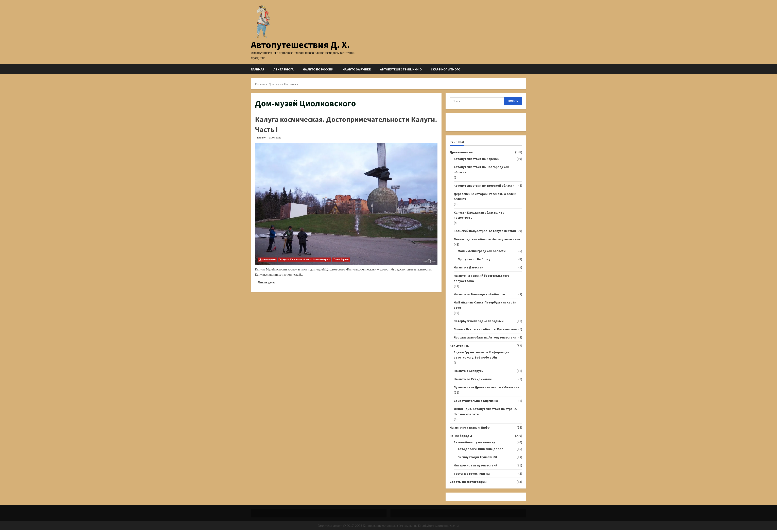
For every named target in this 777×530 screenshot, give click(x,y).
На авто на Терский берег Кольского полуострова (482, 278)
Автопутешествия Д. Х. (300, 45)
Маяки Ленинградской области (481, 251)
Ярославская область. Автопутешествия (485, 337)
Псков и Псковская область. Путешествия (486, 329)
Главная (257, 69)
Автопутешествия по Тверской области (484, 185)
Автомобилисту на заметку (474, 442)
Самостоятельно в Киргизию (476, 401)
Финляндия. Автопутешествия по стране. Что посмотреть (485, 411)
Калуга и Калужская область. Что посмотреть (304, 259)
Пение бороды (341, 259)
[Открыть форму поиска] (525, 69)
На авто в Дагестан (468, 267)
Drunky (261, 137)
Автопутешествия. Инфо (401, 69)
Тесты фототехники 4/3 (472, 473)
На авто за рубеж (357, 69)
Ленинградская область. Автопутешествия (487, 239)
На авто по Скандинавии (472, 379)
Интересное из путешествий (475, 465)
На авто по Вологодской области (479, 294)
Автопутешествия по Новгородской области (481, 169)
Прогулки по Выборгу (474, 259)
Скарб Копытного (445, 69)
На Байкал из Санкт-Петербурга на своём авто (485, 305)
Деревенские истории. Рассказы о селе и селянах (485, 196)
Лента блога (283, 69)
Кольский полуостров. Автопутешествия (485, 231)
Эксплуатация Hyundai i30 (477, 457)
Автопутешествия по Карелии (476, 159)
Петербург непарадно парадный (478, 321)
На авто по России (318, 69)
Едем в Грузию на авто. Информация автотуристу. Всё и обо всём (481, 354)
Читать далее (268, 283)
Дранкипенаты (267, 259)
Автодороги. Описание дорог (480, 449)
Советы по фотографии (468, 482)
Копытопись (459, 346)
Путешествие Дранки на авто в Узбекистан (486, 387)
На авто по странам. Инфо (470, 427)
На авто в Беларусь (468, 371)
